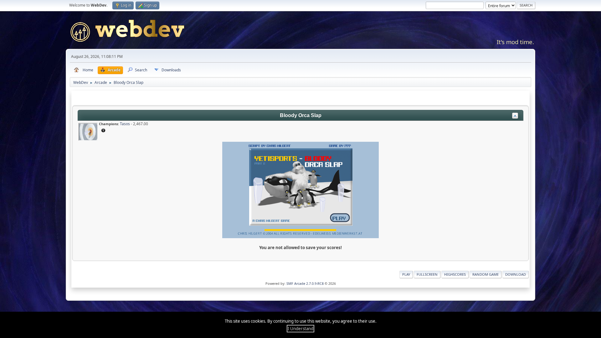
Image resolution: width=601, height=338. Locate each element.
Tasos (125, 123)
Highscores (455, 274)
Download (515, 274)
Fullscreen (427, 274)
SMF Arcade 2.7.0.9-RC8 (305, 283)
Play (406, 274)
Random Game (485, 274)
